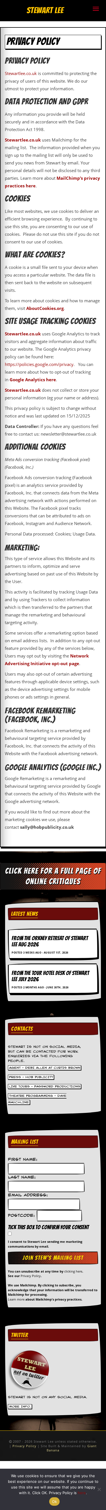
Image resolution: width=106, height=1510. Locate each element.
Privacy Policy (31, 1276)
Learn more (16, 1299)
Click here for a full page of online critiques (53, 876)
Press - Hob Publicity (31, 1077)
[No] (99, 1489)
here (82, 1492)
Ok (54, 1501)
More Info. (20, 1406)
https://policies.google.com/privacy (39, 364)
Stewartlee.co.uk (21, 73)
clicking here (73, 1271)
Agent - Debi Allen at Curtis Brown (44, 1067)
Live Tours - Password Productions (44, 1086)
